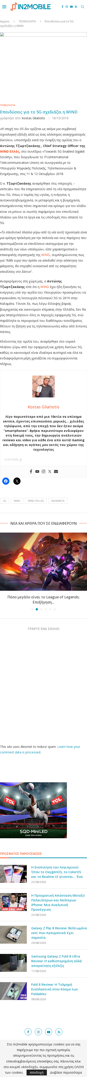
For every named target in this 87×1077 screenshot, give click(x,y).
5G (4, 500)
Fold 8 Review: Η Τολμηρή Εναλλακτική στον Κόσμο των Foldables (54, 989)
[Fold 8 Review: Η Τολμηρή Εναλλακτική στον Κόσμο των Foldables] (13, 991)
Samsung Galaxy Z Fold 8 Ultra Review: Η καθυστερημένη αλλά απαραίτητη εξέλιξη (56, 961)
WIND (45, 255)
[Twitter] (50, 471)
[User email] (56, 471)
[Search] (82, 6)
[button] (4, 571)
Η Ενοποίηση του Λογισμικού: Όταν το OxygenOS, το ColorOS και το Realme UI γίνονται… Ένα (57, 872)
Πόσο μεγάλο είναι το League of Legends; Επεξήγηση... (43, 599)
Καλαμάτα (57, 500)
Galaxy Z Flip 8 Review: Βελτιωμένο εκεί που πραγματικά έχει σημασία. (59, 933)
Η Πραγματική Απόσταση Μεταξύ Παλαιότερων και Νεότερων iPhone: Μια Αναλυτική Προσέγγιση (58, 902)
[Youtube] (71, 6)
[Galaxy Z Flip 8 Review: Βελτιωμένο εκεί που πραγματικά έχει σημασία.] (13, 935)
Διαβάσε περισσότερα (66, 1072)
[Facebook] (62, 6)
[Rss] (76, 6)
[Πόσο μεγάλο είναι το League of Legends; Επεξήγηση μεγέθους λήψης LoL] (43, 562)
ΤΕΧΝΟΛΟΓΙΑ (27, 21)
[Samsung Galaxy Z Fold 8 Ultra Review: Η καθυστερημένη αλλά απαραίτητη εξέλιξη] (13, 963)
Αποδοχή (37, 1072)
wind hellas (36, 500)
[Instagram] (67, 6)
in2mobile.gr (13, 459)
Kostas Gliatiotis (33, 118)
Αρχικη (4, 21)
